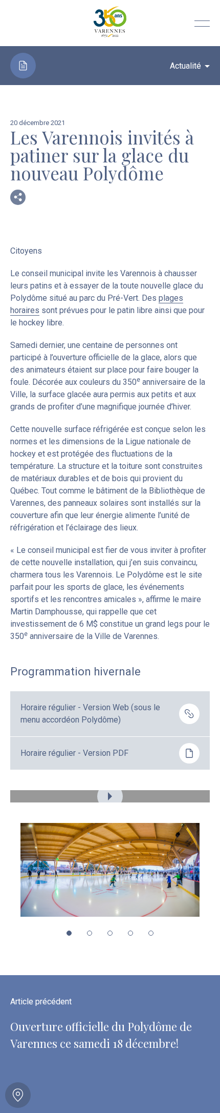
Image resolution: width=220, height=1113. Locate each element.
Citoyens (26, 251)
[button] (69, 933)
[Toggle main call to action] (18, 1095)
